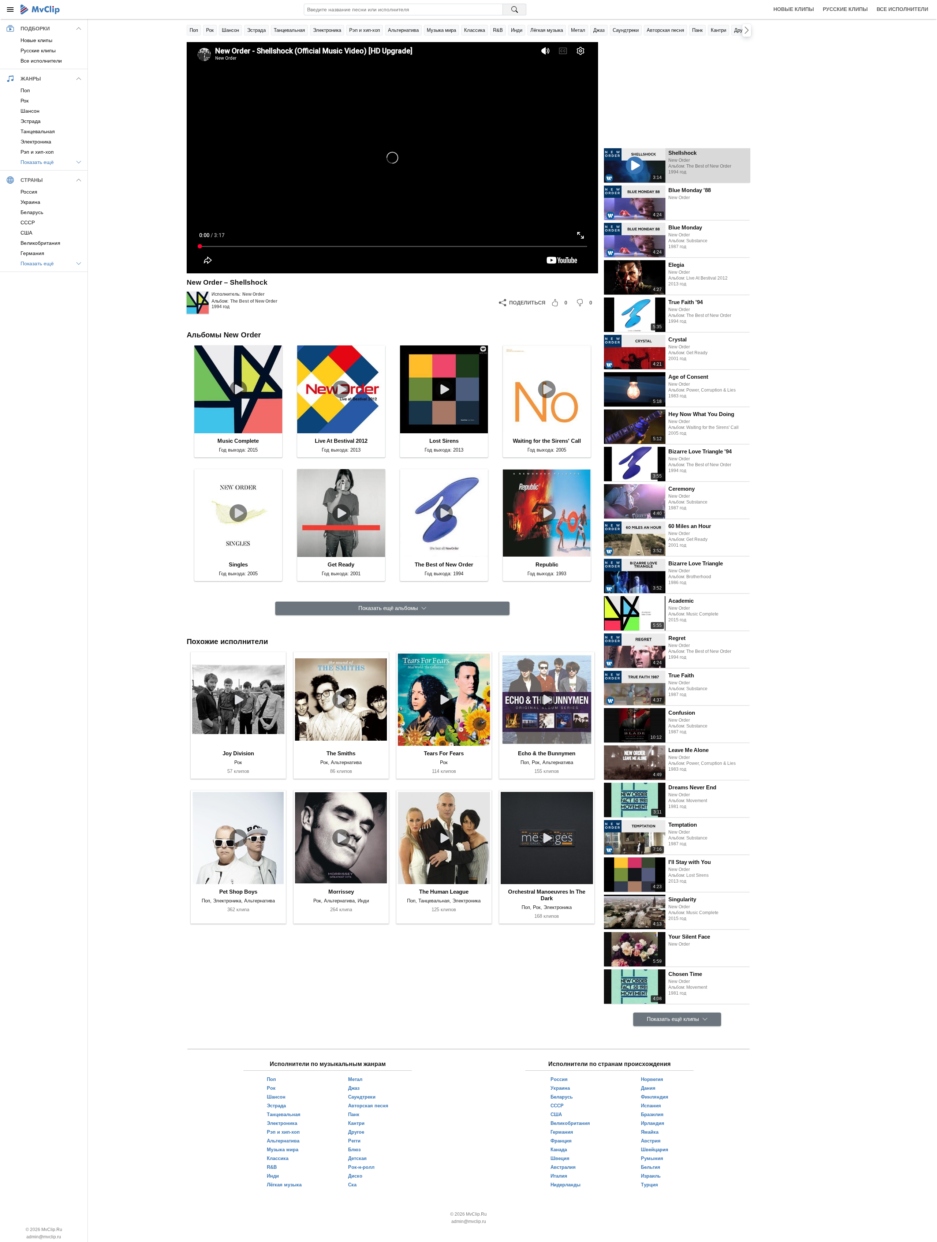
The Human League (443, 892)
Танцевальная (289, 30)
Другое (742, 30)
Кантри (718, 30)
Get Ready (341, 564)
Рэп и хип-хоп (364, 30)
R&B (498, 30)
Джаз (599, 30)
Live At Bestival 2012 (341, 441)
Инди (516, 30)
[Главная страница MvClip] (40, 9)
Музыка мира (441, 30)
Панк (697, 30)
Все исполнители (902, 9)
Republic (546, 564)
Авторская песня (665, 30)
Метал (578, 30)
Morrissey (341, 892)
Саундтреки (626, 30)
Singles (238, 564)
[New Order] (198, 303)
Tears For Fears (444, 753)
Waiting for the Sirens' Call (547, 441)
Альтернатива (403, 30)
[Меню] (10, 9)
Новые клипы (793, 9)
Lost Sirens (444, 441)
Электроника (327, 30)
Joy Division (238, 753)
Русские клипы (845, 9)
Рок (210, 30)
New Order (253, 294)
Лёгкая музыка (546, 30)
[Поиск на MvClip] (514, 9)
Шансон (230, 30)
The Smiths (340, 753)
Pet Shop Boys (238, 892)
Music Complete (238, 441)
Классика (474, 30)
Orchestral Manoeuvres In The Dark (546, 895)
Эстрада (256, 30)
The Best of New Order (253, 301)
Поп (194, 30)
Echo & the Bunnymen (546, 753)
